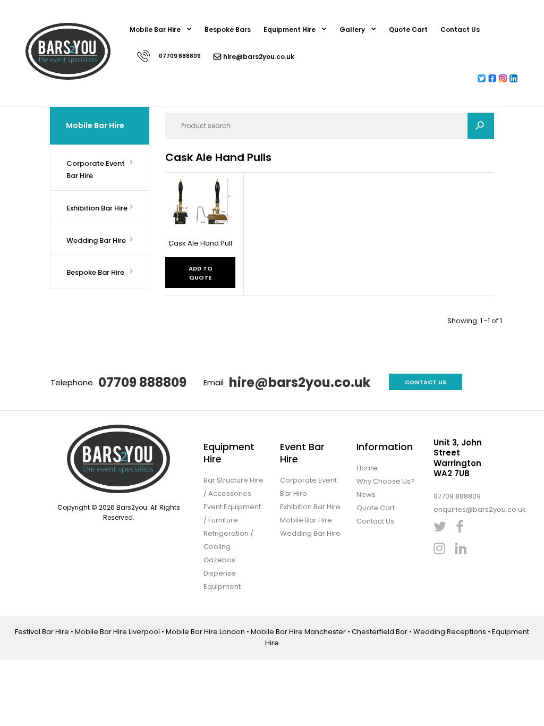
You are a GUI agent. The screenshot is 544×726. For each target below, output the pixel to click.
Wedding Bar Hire (310, 533)
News (366, 494)
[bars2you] (68, 77)
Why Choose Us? (385, 481)
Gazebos (219, 560)
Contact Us (425, 382)
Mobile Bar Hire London (205, 632)
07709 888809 (142, 382)
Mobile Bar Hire (306, 520)
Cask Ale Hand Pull (200, 243)
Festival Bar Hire (42, 632)
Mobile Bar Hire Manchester (298, 632)
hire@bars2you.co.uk (299, 382)
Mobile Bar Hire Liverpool (117, 632)
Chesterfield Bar (379, 632)
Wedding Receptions (449, 632)
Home (367, 468)
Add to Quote (200, 273)
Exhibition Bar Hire (310, 507)
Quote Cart (375, 508)
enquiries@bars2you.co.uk (480, 509)
